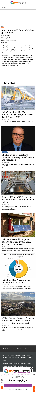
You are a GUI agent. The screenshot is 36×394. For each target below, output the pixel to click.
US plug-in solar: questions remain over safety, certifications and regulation (18, 157)
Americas (4, 42)
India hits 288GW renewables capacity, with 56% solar (16, 281)
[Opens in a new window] (5, 360)
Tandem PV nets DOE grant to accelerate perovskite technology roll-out (18, 199)
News (2, 27)
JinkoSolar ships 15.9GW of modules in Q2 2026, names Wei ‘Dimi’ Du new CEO (17, 114)
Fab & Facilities (5, 40)
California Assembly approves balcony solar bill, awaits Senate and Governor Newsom (17, 242)
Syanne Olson (6, 35)
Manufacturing (13, 40)
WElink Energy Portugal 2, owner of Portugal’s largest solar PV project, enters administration (18, 320)
